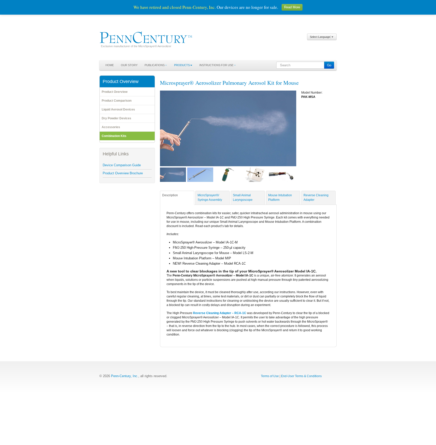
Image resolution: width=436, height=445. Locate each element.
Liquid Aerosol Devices (118, 109)
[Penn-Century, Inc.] (146, 36)
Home (109, 65)
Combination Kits (114, 136)
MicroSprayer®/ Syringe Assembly (210, 197)
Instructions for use (216, 65)
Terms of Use (270, 376)
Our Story (129, 65)
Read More (292, 7)
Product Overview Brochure (123, 173)
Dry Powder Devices (116, 118)
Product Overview (114, 92)
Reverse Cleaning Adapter (316, 197)
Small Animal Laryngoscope (243, 197)
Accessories (111, 127)
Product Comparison (116, 100)
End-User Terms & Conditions (301, 376)
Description (170, 195)
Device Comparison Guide (122, 165)
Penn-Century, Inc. (124, 376)
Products (182, 65)
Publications (155, 65)
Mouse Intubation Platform (280, 197)
